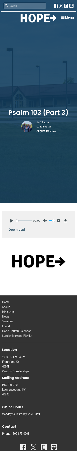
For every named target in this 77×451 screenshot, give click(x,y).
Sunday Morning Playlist (17, 336)
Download (17, 229)
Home (6, 302)
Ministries (8, 312)
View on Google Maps (15, 371)
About (6, 307)
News (5, 316)
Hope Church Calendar (16, 331)
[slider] (24, 221)
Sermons (7, 321)
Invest (6, 326)
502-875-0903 (21, 434)
